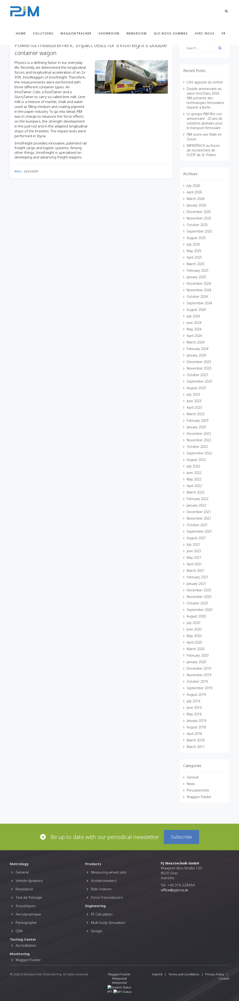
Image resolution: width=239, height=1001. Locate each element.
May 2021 (194, 557)
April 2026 (194, 192)
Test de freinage (29, 897)
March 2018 (195, 740)
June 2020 (194, 629)
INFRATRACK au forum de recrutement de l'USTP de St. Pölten (203, 150)
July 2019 (193, 701)
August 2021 (196, 538)
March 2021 (195, 570)
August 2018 (196, 727)
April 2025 (194, 257)
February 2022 (197, 499)
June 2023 (194, 401)
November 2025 (199, 218)
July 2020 (193, 622)
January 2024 (196, 355)
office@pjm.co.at (174, 890)
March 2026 (195, 198)
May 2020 (194, 636)
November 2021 (199, 518)
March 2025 (195, 264)
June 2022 (194, 472)
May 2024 (194, 329)
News (17, 171)
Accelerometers (103, 880)
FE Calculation (101, 914)
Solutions (43, 33)
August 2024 (196, 309)
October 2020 (197, 603)
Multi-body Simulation (108, 922)
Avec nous (205, 33)
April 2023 (194, 407)
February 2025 (197, 270)
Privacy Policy (214, 974)
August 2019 (196, 694)
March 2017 (195, 746)
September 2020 (199, 609)
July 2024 (193, 316)
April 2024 (194, 335)
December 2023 (199, 362)
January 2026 (196, 205)
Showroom (109, 33)
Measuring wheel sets (109, 872)
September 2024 (199, 303)
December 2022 (199, 433)
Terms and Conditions (184, 974)
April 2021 (194, 564)
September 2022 (199, 453)
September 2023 (199, 381)
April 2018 (194, 733)
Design (96, 931)
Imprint (157, 974)
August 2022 (196, 459)
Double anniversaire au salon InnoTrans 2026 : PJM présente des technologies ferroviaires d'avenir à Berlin (205, 98)
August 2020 (196, 616)
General (192, 777)
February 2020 (197, 655)
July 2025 (193, 244)
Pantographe (26, 922)
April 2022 (194, 485)
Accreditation (26, 945)
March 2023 (195, 414)
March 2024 (195, 342)
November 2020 (199, 596)
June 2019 (194, 707)
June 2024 (194, 322)
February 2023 (197, 420)
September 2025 (199, 231)
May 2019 (194, 714)
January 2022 (196, 505)
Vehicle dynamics (29, 880)
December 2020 (199, 590)
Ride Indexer (101, 889)
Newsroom (137, 33)
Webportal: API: (117, 987)
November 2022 (199, 440)
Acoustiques (25, 905)
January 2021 (196, 583)
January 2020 (196, 662)
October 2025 (197, 225)
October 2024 (197, 296)
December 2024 (199, 283)
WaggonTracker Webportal (119, 976)
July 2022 (193, 466)
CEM (19, 931)
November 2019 (199, 675)
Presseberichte (198, 790)
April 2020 (194, 642)
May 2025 (194, 251)
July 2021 (193, 544)
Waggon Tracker (199, 797)
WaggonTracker (75, 33)
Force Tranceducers (107, 897)
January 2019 (196, 720)
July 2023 (193, 394)
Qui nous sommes (171, 33)
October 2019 (197, 681)
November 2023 (199, 368)
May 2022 (194, 479)
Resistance (24, 889)
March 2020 (195, 649)
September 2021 (199, 531)
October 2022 (197, 446)
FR (224, 33)
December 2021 (199, 512)
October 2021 (197, 525)
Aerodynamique (28, 914)
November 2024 (199, 290)
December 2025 (199, 211)
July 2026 (193, 185)
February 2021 (197, 577)
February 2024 (197, 348)
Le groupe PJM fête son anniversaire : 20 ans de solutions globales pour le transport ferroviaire (205, 121)
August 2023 (196, 388)
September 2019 (199, 688)
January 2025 (196, 277)
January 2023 (196, 427)
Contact (224, 978)
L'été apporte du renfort (205, 82)
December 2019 (199, 668)
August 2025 (196, 238)
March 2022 (195, 492)
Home (21, 33)
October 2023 (197, 375)
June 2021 (194, 551)
